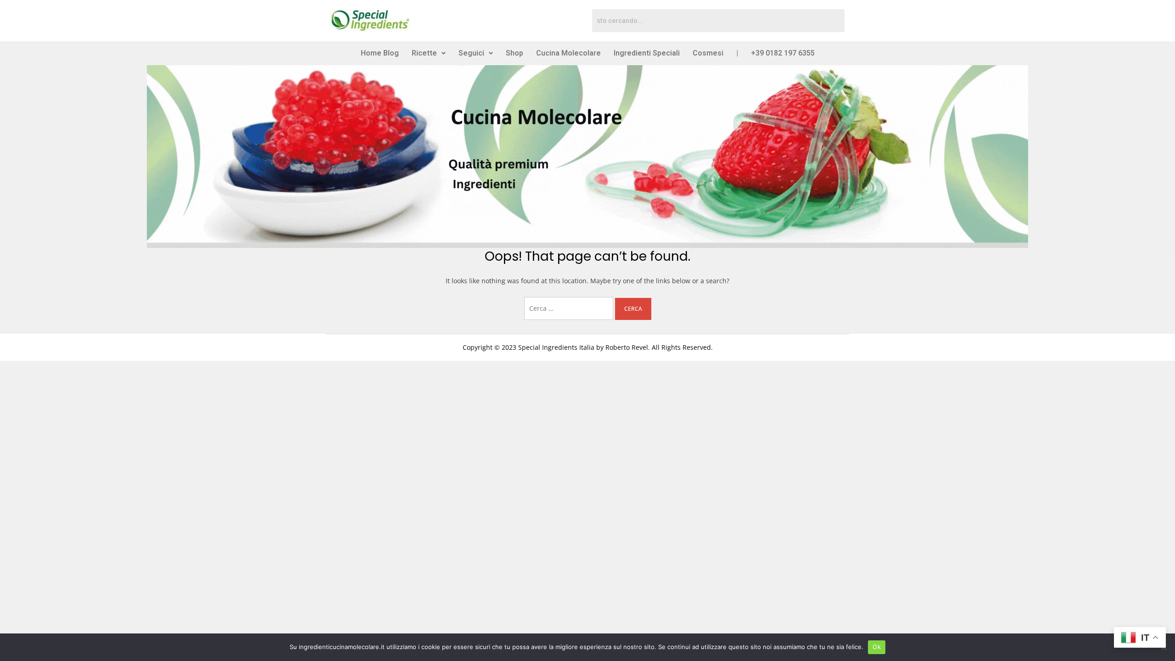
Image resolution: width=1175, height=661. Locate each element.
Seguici (471, 53)
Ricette (424, 53)
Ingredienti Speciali (647, 53)
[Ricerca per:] (569, 308)
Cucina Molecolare (568, 53)
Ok (877, 646)
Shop (514, 53)
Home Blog (380, 53)
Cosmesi (708, 53)
